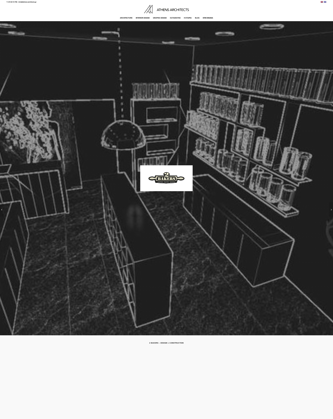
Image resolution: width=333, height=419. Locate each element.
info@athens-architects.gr (27, 2)
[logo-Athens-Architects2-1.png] (166, 9)
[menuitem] (126, 18)
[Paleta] (331, 209)
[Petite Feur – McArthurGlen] (2, 209)
